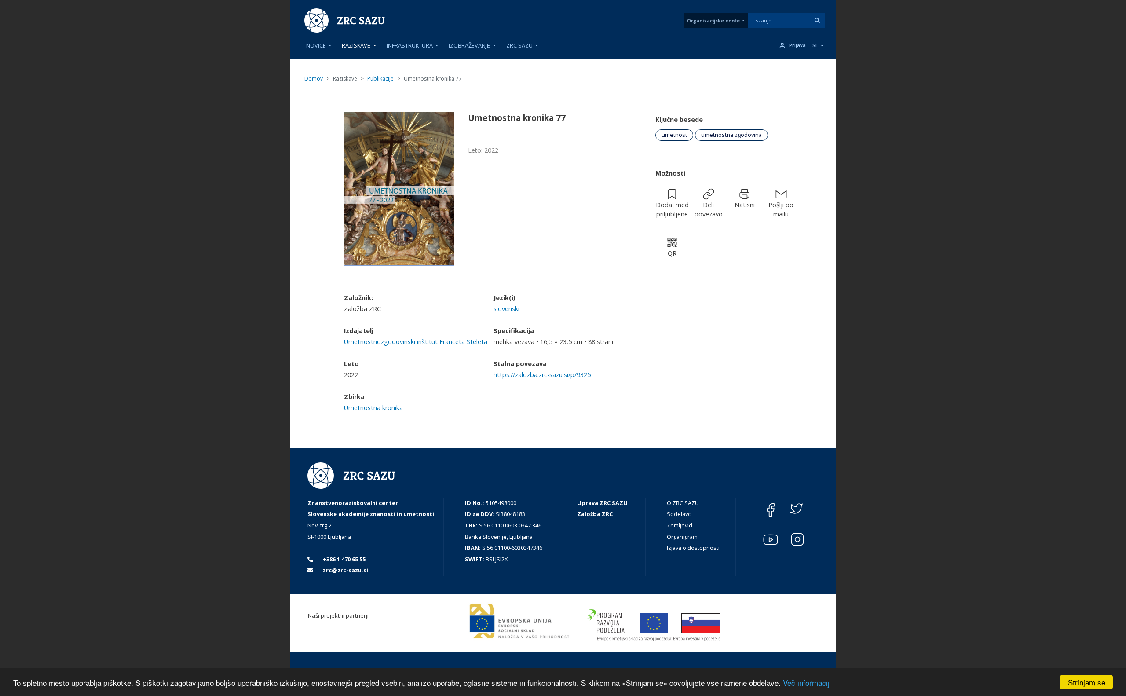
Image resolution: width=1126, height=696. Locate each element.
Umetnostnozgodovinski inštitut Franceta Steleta (415, 341)
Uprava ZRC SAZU (602, 503)
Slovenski (506, 308)
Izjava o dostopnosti (693, 548)
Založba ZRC (595, 514)
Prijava (797, 45)
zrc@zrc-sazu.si (345, 570)
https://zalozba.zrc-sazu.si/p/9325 (542, 374)
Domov (313, 78)
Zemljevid (679, 525)
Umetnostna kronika (373, 407)
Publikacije (380, 78)
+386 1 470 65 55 (344, 559)
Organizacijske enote (713, 20)
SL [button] (815, 45)
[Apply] (817, 20)
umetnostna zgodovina (731, 135)
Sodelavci (679, 514)
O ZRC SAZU (683, 503)
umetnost (674, 135)
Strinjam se (1086, 682)
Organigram (682, 537)
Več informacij (806, 682)
